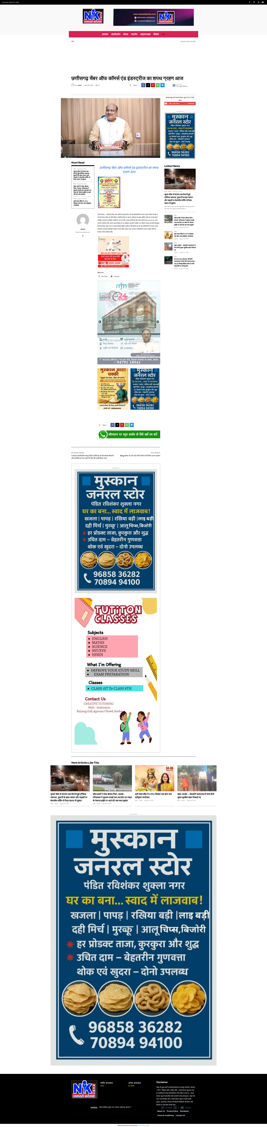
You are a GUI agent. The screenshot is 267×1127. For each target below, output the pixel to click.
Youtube (188, 1107)
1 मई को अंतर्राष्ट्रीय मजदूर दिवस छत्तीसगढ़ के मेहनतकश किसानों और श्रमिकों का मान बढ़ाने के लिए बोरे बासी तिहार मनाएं (92, 457)
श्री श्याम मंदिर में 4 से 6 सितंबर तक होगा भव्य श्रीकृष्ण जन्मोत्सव (82, 203)
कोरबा (72, 41)
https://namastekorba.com (83, 232)
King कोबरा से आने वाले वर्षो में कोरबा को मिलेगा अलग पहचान (140, 456)
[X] (258, 2)
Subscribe (191, 103)
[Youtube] (263, 2)
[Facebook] (250, 2)
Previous (100, 322)
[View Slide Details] (128, 434)
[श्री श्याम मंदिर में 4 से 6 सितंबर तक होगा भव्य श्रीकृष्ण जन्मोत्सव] (168, 235)
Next (157, 322)
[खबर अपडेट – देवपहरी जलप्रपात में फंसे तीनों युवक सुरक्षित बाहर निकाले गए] (168, 246)
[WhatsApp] (158, 85)
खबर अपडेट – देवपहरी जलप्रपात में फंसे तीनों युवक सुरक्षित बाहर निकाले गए (185, 247)
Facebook (169, 1107)
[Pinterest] (153, 85)
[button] (163, 34)
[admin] (73, 85)
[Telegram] (162, 85)
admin (79, 85)
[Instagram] (254, 2)
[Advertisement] (133, 59)
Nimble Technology (143, 1125)
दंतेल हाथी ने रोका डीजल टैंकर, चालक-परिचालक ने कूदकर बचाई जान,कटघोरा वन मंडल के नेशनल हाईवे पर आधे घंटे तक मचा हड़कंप (82, 190)
